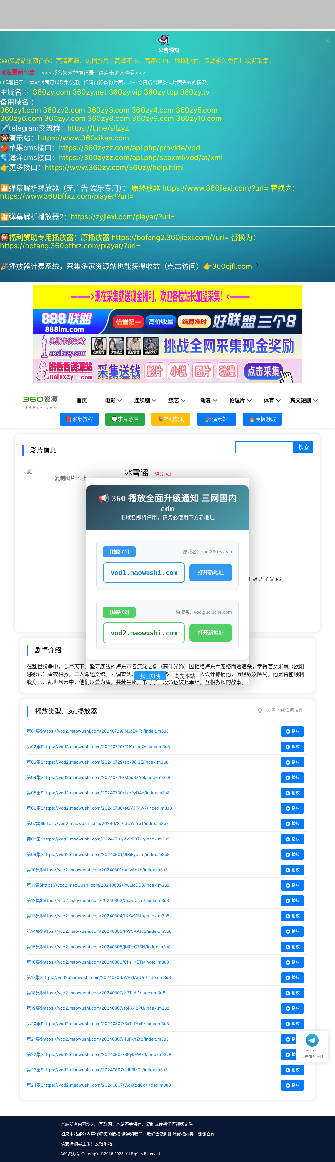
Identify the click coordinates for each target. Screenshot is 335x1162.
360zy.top (161, 92)
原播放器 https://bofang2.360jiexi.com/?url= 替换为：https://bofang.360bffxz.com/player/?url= (130, 241)
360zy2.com (64, 110)
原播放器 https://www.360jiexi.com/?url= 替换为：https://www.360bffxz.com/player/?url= (149, 192)
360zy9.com (153, 118)
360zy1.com (20, 110)
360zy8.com (108, 118)
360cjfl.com (232, 266)
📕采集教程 (79, 419)
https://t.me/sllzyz (98, 128)
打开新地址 (211, 572)
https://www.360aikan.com (83, 138)
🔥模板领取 (262, 419)
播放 (296, 731)
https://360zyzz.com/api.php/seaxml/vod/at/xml (140, 157)
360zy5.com (197, 110)
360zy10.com (198, 118)
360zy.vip (125, 92)
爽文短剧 (300, 400)
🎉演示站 (216, 419)
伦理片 (237, 400)
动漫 (205, 400)
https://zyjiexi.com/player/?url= (123, 216)
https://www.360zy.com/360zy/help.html (114, 167)
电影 (110, 400)
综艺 (173, 400)
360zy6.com (21, 118)
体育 (269, 400)
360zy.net (89, 92)
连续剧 (142, 400)
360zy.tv (195, 92)
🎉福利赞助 (171, 419)
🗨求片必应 (125, 419)
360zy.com (51, 92)
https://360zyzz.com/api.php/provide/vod (129, 147)
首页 (82, 400)
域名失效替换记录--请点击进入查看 (93, 72)
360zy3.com (108, 110)
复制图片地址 (70, 478)
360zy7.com (64, 118)
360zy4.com (153, 110)
